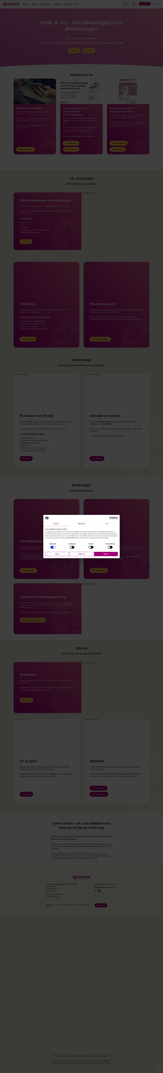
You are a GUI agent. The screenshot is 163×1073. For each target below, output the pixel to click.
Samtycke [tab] (56, 523)
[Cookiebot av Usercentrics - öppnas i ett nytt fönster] (110, 518)
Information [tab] (81, 523)
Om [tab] (107, 523)
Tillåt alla (106, 554)
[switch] (72, 547)
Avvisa (57, 554)
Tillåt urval (81, 554)
